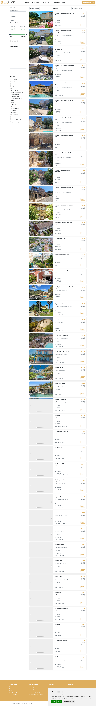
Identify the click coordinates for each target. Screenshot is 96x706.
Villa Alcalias (58, 576)
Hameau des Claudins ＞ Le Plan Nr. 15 (64, 83)
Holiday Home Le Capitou (62, 319)
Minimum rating (14, 39)
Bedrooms (12, 26)
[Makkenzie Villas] (8, 2)
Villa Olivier (58, 592)
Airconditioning (15, 108)
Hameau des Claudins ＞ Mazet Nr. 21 (64, 13)
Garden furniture (15, 91)
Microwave (14, 116)
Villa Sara (57, 415)
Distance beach (14, 67)
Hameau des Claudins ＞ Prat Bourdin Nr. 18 (63, 48)
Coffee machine (15, 114)
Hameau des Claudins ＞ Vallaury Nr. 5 (64, 153)
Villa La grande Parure (61, 480)
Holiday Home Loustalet (61, 608)
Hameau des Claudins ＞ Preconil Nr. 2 (64, 188)
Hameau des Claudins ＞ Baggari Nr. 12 (64, 101)
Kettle (12, 118)
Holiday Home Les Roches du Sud (64, 287)
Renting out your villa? (88, 2)
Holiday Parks (45, 2)
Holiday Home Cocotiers (61, 431)
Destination (13, 7)
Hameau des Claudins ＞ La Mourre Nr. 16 (64, 66)
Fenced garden (15, 94)
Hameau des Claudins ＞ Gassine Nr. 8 (64, 136)
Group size (12, 20)
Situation (12, 55)
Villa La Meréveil (59, 544)
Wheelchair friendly (16, 120)
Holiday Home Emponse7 (61, 335)
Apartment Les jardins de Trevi (63, 222)
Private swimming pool (17, 98)
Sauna (12, 100)
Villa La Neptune (59, 496)
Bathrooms (23, 26)
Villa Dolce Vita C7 (60, 383)
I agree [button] (53, 701)
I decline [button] (59, 701)
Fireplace (13, 110)
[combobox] (70, 2)
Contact (64, 2)
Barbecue (13, 112)
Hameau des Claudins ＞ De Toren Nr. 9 (64, 118)
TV (12, 106)
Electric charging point (17, 92)
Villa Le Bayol (58, 560)
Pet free (13, 81)
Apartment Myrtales (60, 303)
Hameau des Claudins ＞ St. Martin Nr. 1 (64, 205)
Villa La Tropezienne (60, 399)
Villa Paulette (58, 447)
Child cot (13, 104)
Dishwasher (14, 85)
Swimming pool (15, 96)
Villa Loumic (58, 624)
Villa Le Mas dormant (60, 528)
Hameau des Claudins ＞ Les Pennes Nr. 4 (62, 170)
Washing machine (15, 87)
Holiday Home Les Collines (62, 351)
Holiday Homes (35, 2)
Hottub (13, 102)
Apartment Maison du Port (62, 271)
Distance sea (13, 61)
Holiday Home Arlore (60, 238)
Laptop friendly (15, 122)
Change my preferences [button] (69, 701)
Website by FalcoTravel (27, 703)
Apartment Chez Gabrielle (62, 254)
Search (27, 2)
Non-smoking (14, 79)
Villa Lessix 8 (58, 512)
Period (11, 14)
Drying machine (15, 89)
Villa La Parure (59, 367)
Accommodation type (15, 48)
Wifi (12, 83)
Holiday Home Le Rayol (61, 640)
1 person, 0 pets (14, 23)
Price (11, 32)
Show (82, 25)
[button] (36, 26)
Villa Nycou (58, 657)
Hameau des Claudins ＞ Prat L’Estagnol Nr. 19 (63, 31)
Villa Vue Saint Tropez (61, 464)
